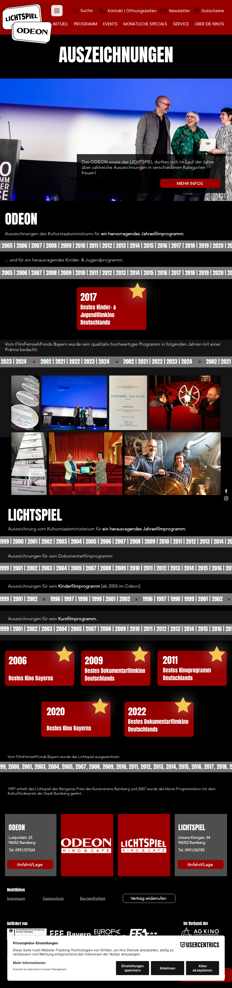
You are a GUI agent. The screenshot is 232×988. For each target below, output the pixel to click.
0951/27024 (25, 850)
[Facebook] (226, 491)
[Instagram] (226, 498)
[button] (102, 10)
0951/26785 (195, 850)
